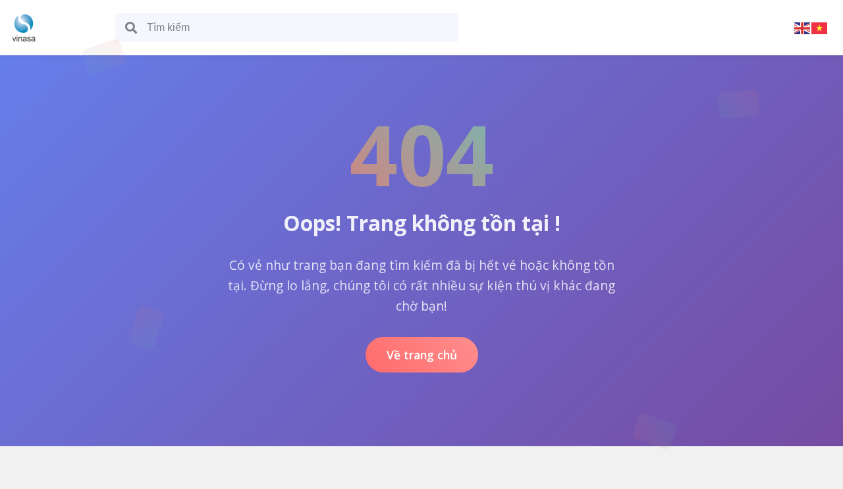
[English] (802, 27)
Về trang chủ (422, 355)
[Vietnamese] (820, 27)
